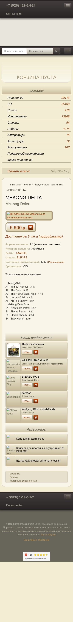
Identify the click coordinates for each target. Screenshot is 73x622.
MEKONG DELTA (16, 190)
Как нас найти (14, 13)
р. (27, 352)
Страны (38, 122)
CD (38, 104)
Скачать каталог (38, 171)
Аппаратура (38, 135)
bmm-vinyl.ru (48, 534)
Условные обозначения (23, 480)
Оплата (14, 477)
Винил (27, 184)
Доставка (15, 473)
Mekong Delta (17, 203)
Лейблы (38, 128)
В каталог (15, 184)
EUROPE (22, 257)
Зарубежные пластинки (48, 184)
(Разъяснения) (55, 262)
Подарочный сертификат (25, 153)
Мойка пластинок (19, 159)
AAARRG (21, 253)
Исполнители (38, 116)
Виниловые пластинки (36, 539)
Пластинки (38, 97)
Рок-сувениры (38, 147)
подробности (51, 236)
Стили (38, 110)
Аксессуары (38, 141)
